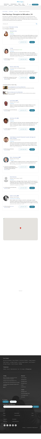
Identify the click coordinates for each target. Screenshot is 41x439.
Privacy (4, 415)
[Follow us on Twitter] (7, 425)
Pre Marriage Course (24, 395)
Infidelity (4, 369)
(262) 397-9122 (24, 42)
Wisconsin (6, 59)
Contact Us (5, 419)
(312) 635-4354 (24, 206)
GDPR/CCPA (5, 421)
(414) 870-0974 (24, 167)
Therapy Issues (5, 367)
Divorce (8, 369)
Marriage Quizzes (24, 381)
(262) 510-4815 (24, 77)
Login (30, 4)
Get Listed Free (35, 4)
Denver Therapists (15, 360)
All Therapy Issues (28, 369)
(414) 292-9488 (24, 187)
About (4, 413)
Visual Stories (23, 386)
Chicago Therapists (32, 360)
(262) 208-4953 (24, 59)
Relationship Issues (14, 369)
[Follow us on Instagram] (13, 425)
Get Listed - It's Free (13, 27)
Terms (33, 415)
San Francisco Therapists (24, 360)
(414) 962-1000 (24, 129)
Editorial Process (17, 415)
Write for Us (13, 401)
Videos (22, 385)
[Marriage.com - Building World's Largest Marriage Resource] (20, 2)
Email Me (32, 42)
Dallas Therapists (6, 362)
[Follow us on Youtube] (10, 425)
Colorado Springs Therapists (23, 362)
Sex (18, 369)
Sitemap (23, 427)
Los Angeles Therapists (13, 362)
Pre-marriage (22, 369)
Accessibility (14, 419)
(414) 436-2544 (24, 149)
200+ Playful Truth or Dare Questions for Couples (11, 382)
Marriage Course (24, 391)
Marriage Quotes (24, 383)
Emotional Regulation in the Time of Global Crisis (16, 87)
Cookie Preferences (15, 421)
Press (32, 413)
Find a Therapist (6, 358)
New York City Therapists (7, 360)
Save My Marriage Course (25, 393)
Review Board (16, 413)
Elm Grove (12, 206)
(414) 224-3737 (24, 110)
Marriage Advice (23, 379)
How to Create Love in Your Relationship (15, 92)
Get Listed (6, 401)
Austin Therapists (32, 362)
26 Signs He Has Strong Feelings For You (9, 380)
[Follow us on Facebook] (5, 425)
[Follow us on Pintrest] (16, 425)
